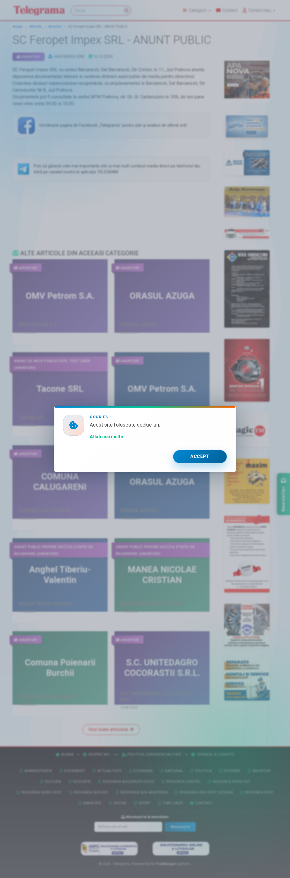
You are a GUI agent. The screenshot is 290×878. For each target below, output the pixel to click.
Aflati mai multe (106, 436)
